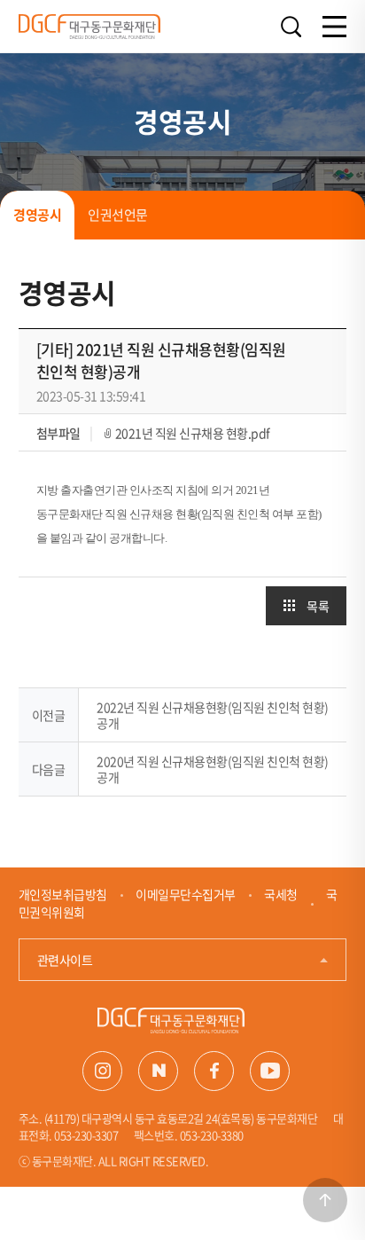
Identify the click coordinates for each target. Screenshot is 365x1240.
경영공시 (37, 214)
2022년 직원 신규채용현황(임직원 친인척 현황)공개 (213, 715)
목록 (318, 606)
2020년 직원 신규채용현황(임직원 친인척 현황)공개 (213, 769)
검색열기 (290, 27)
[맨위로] (325, 1200)
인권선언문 (118, 214)
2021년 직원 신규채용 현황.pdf (192, 433)
